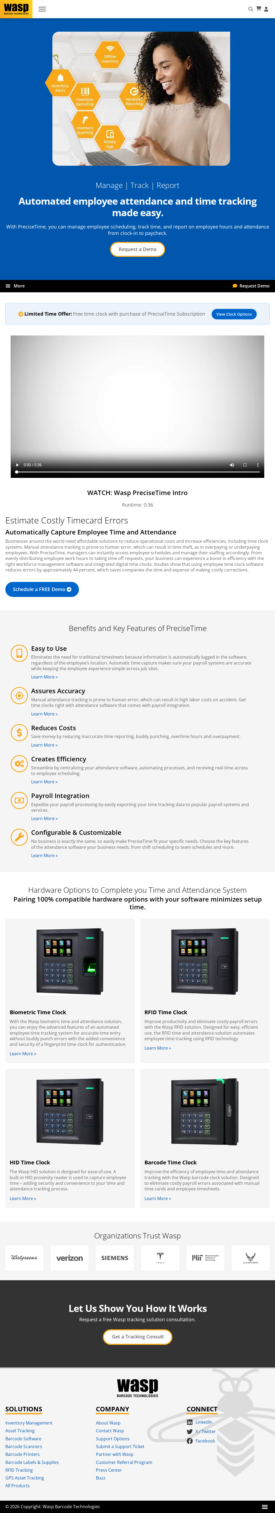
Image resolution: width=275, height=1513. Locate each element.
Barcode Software (23, 1439)
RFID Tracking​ (19, 1470)
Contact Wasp (110, 1431)
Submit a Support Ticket (120, 1446)
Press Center (109, 1470)
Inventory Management (29, 1423)
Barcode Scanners (23, 1446)
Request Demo (255, 286)
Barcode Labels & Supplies (32, 1462)
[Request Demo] (235, 285)
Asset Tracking (20, 1431)
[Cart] (258, 8)
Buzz (101, 1478)
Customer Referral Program (124, 1462)
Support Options (113, 1439)
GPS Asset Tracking (24, 1478)
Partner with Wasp (114, 1454)
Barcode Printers (22, 1454)
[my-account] (267, 9)
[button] (8, 286)
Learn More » (44, 677)
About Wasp (108, 1423)
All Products (17, 1486)
